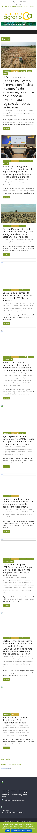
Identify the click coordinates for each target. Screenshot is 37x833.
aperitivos (12, 375)
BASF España (30, 306)
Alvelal (30, 509)
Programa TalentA (15, 664)
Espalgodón (6, 242)
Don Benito (20, 308)
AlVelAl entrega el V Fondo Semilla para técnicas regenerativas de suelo (16, 720)
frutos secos (12, 378)
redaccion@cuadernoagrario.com (15, 800)
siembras (30, 242)
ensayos (22, 113)
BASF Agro (23, 306)
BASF (7, 306)
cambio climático (14, 182)
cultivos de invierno (13, 113)
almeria (12, 728)
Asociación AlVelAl (8, 512)
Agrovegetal (6, 449)
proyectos (27, 590)
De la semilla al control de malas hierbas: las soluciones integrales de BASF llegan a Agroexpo (18, 296)
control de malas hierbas (10, 308)
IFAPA (10, 585)
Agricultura (15, 71)
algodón (30, 239)
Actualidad (7, 71)
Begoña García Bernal (21, 375)
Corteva (10, 659)
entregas (11, 733)
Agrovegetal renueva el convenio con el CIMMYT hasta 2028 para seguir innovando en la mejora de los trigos (18, 440)
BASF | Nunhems (14, 306)
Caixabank (5, 730)
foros (20, 182)
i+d (24, 661)
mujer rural (6, 664)
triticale (22, 454)
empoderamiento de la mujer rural (12, 661)
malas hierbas (6, 311)
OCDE (26, 113)
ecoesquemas (18, 512)
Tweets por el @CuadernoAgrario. (12, 764)
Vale (8, 830)
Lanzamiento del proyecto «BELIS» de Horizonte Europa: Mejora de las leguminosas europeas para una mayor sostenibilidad (17, 569)
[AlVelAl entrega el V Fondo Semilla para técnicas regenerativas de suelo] (18, 687)
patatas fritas (17, 380)
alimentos (5, 375)
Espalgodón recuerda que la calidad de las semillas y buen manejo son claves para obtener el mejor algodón (18, 233)
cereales (5, 113)
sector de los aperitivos (15, 383)
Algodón (22, 226)
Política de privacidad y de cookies (21, 830)
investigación (29, 661)
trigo (4, 454)
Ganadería (23, 357)
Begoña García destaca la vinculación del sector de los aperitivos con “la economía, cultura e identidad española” (18, 366)
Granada (17, 733)
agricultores (6, 728)
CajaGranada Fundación (16, 730)
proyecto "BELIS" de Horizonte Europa (13, 590)
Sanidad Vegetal (24, 290)
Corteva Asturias (29, 659)
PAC (23, 512)
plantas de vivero (28, 182)
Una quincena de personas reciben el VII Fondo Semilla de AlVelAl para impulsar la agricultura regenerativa (18, 502)
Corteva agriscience (18, 659)
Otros (22, 559)
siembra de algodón (21, 242)
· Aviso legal (5, 811)
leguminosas (29, 587)
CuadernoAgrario (21, 110)
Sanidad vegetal (15, 311)
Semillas (31, 113)
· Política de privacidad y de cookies (12, 812)
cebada (31, 110)
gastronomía (20, 378)
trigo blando (6, 115)
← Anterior (5, 759)
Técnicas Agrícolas (21, 514)
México (24, 452)
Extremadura (28, 308)
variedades (13, 115)
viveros (10, 184)
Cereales (22, 71)
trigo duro (17, 454)
